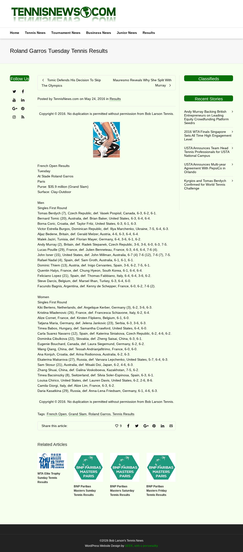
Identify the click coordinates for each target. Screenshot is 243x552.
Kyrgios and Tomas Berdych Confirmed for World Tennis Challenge (205, 184)
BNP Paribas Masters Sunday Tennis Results (85, 491)
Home (14, 33)
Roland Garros (100, 414)
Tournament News (65, 33)
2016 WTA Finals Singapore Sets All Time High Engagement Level (207, 135)
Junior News (127, 33)
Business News (98, 33)
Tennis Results (123, 414)
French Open (57, 414)
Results (149, 33)
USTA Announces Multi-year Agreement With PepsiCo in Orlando (205, 168)
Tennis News (35, 33)
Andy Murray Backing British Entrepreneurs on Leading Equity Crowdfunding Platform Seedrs (206, 117)
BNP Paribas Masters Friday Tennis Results (156, 491)
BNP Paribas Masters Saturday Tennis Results (122, 491)
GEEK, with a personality (141, 546)
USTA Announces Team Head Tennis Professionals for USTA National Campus (206, 151)
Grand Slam (78, 414)
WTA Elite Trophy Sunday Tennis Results (48, 478)
